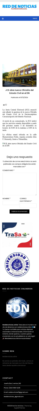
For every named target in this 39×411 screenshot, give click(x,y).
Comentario (8, 170)
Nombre (6, 198)
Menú (35, 18)
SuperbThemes (19, 408)
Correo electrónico (26, 199)
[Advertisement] (19, 41)
